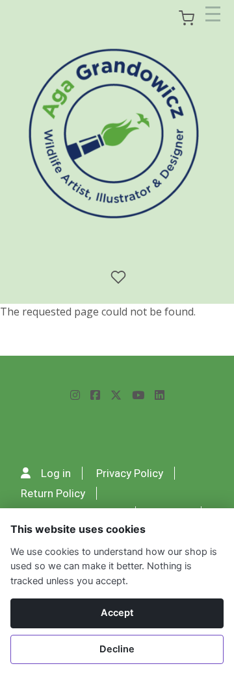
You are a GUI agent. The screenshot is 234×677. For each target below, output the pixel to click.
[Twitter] (116, 395)
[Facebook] (95, 395)
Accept (117, 613)
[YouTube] (138, 395)
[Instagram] (75, 395)
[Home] (114, 134)
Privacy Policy (129, 473)
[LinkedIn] (159, 395)
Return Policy (53, 493)
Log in (56, 473)
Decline (117, 649)
